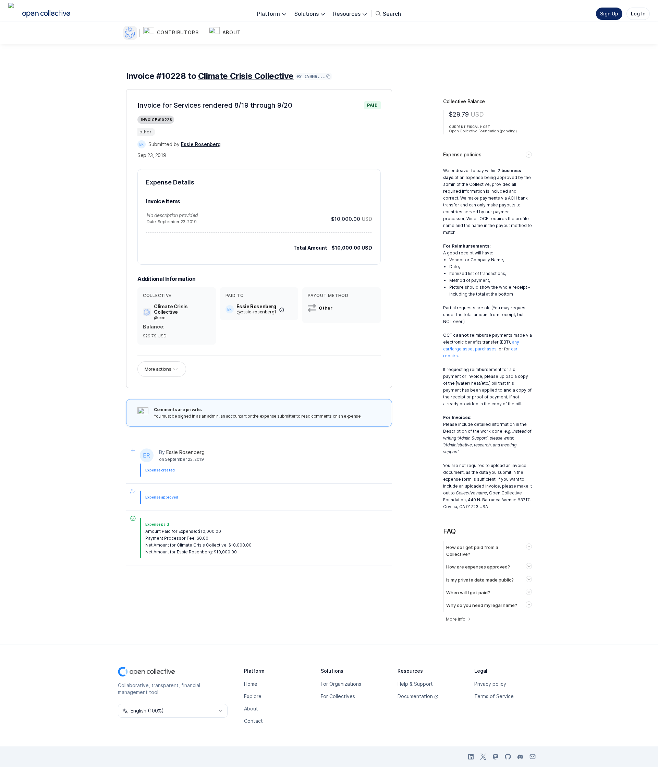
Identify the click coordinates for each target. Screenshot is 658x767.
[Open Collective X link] (483, 757)
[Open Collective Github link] (508, 757)
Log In (638, 13)
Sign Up (609, 13)
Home (250, 684)
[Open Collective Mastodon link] (495, 757)
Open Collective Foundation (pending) (483, 131)
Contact (253, 721)
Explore (252, 696)
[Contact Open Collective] (532, 757)
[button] (174, 33)
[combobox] (173, 711)
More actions (158, 369)
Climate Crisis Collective (246, 76)
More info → (458, 619)
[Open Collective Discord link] (520, 757)
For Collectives (338, 696)
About (251, 708)
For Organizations (341, 684)
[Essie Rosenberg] (141, 144)
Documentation (415, 696)
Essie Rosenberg (185, 452)
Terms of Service (494, 696)
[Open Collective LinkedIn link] (471, 757)
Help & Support (415, 684)
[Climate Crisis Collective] (131, 33)
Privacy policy (490, 684)
